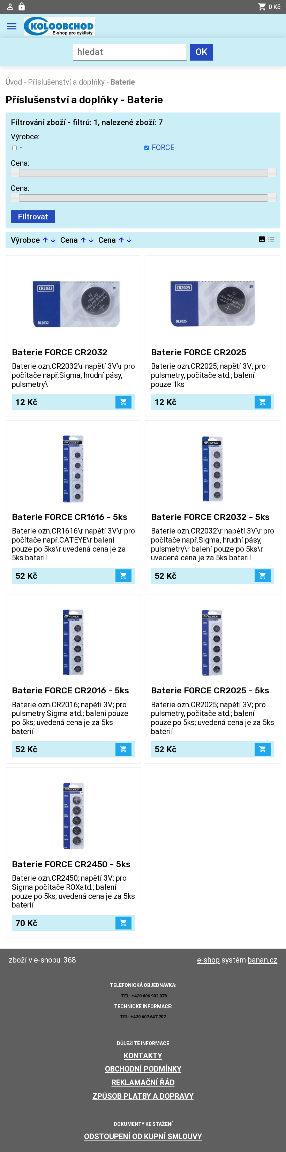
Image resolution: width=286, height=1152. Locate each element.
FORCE (163, 147)
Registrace (22, 6)
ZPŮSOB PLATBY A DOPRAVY (143, 1096)
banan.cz (262, 960)
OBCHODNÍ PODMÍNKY (143, 1069)
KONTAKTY (143, 1055)
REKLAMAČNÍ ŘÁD (143, 1082)
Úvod (14, 82)
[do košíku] (123, 402)
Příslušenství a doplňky (66, 82)
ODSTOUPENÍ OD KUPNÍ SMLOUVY (143, 1136)
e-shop (208, 960)
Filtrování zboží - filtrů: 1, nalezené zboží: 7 (87, 122)
